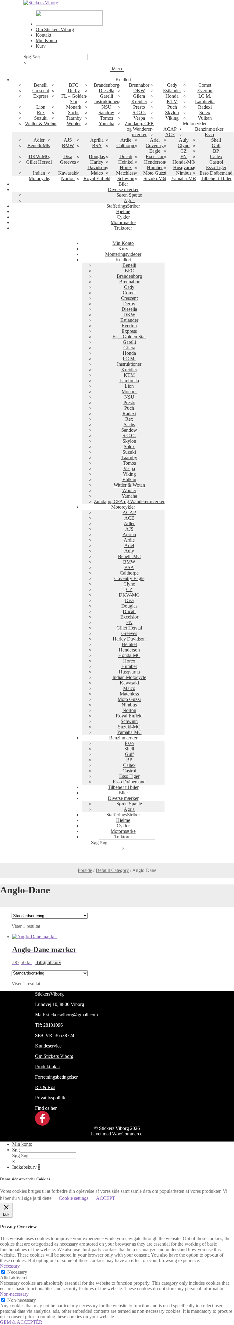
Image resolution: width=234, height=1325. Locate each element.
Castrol (216, 162)
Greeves (68, 162)
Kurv (41, 46)
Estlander (172, 90)
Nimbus (183, 173)
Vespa (139, 118)
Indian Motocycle (39, 175)
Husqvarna (183, 167)
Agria (129, 200)
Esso (209, 134)
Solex (204, 112)
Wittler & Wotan (40, 123)
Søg (27, 56)
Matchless (125, 173)
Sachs (73, 112)
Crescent (40, 90)
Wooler (74, 123)
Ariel (155, 140)
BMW (68, 145)
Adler (39, 140)
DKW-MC (39, 156)
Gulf (216, 145)
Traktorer (123, 228)
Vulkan (205, 118)
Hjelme (123, 211)
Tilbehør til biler (216, 178)
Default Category (112, 870)
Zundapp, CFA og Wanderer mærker (139, 129)
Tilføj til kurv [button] (48, 962)
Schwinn (125, 178)
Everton (204, 90)
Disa (67, 156)
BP (216, 151)
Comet (204, 85)
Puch (172, 107)
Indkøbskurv (26, 1167)
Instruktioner (106, 101)
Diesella (106, 90)
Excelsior (155, 156)
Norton (68, 178)
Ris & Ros (45, 1087)
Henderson (154, 162)
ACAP (170, 129)
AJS (68, 140)
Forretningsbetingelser (56, 1077)
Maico (97, 173)
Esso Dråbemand (216, 173)
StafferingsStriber (123, 206)
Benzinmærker (209, 129)
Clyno (184, 145)
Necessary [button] (10, 1266)
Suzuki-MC (155, 178)
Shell (216, 140)
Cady (172, 85)
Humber (155, 167)
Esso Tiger (216, 167)
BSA (97, 145)
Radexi (205, 107)
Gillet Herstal (39, 162)
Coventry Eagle (155, 148)
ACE (170, 134)
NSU (106, 107)
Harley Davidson (96, 164)
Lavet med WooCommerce (116, 1133)
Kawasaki (67, 173)
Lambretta (204, 101)
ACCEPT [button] (105, 1198)
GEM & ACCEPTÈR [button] (21, 1322)
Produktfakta (47, 1066)
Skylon (172, 112)
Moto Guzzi (154, 173)
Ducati (125, 156)
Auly (184, 140)
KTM (172, 101)
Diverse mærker (123, 189)
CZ (183, 151)
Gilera (139, 96)
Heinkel (125, 162)
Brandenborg (106, 85)
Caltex (216, 156)
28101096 (53, 1025)
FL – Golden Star (73, 98)
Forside (85, 870)
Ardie (125, 140)
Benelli (41, 85)
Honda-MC (183, 162)
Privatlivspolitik (50, 1097)
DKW (139, 90)
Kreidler (139, 101)
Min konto (22, 1144)
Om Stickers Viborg (55, 29)
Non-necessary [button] (14, 1294)
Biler (123, 184)
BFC (73, 85)
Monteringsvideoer (123, 254)
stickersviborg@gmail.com (71, 1014)
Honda (172, 96)
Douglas (97, 156)
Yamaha (106, 123)
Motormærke (123, 222)
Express (40, 96)
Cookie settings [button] (73, 1198)
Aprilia (97, 140)
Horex (126, 167)
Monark (73, 107)
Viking (172, 118)
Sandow (106, 112)
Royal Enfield (96, 178)
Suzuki (41, 118)
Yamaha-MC (183, 178)
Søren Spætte (129, 195)
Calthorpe (125, 145)
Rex (41, 112)
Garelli (106, 96)
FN (183, 156)
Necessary (17, 1272)
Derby (74, 90)
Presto (139, 107)
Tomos (106, 118)
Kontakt (43, 35)
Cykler (123, 217)
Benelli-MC (38, 145)
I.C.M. (204, 96)
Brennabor (139, 85)
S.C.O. (139, 112)
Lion (40, 107)
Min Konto (46, 40)
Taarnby (74, 118)
